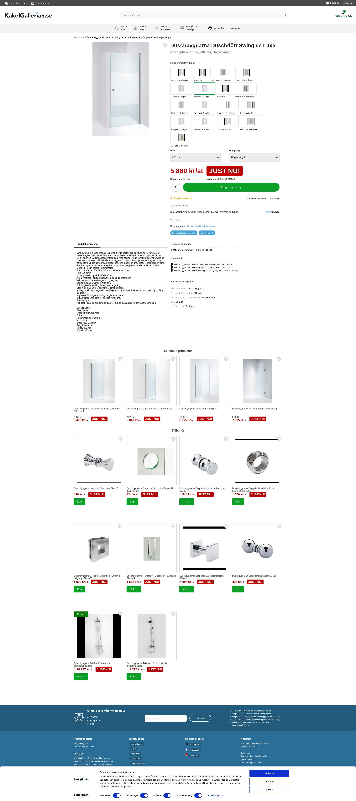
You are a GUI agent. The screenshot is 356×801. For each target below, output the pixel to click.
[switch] (144, 795)
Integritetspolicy (138, 763)
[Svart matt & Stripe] (251, 105)
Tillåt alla (269, 773)
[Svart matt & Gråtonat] (181, 105)
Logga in (348, 3)
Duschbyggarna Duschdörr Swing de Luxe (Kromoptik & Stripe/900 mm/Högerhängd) (129, 37)
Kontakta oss (15, 3)
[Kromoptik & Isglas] (181, 88)
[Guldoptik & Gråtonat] (251, 121)
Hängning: (234, 150)
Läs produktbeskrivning (182, 233)
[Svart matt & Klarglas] (228, 105)
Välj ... (186, 501)
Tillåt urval (269, 781)
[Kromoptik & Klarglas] (181, 72)
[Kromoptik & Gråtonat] (246, 72)
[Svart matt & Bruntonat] (246, 88)
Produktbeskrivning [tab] (87, 244)
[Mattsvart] (225, 88)
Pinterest (194, 755)
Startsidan (79, 37)
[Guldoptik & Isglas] (228, 121)
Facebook (194, 750)
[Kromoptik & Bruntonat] (223, 72)
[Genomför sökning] (285, 15)
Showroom (40, 3)
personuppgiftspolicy (240, 725)
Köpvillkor (135, 754)
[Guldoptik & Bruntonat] (181, 138)
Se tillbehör (206, 233)
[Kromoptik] (202, 72)
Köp (79, 501)
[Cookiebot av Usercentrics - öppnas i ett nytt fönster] (81, 796)
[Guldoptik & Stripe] (204, 121)
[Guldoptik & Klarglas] (181, 121)
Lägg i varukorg (231, 187)
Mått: (172, 150)
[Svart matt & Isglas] (204, 105)
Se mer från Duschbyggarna (201, 226)
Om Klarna (135, 759)
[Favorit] (165, 45)
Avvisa (269, 789)
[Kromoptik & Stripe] (204, 88)
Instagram (194, 744)
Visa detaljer (213, 795)
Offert (133, 749)
